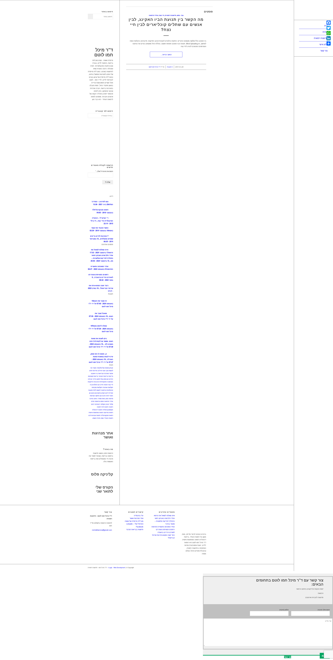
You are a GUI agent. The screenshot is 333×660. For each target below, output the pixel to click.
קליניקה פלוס (102, 474)
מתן (107, 398)
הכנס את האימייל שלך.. (104, 171)
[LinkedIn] (328, 38)
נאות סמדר (101, 398)
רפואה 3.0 (105, 407)
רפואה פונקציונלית (107, 415)
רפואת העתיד (108, 418)
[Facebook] (328, 22)
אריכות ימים (93, 370)
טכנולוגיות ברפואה (107, 390)
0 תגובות (170, 67)
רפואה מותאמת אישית (96, 412)
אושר (94, 368)
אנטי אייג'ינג (101, 370)
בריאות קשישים (93, 376)
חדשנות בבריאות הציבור (134, 529)
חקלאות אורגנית (108, 387)
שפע (102, 418)
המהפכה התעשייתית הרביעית (103, 382)
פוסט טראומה (99, 401)
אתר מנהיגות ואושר (102, 435)
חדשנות (90, 382)
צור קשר (287, 657)
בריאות (110, 376)
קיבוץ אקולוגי (105, 404)
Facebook (139, 526)
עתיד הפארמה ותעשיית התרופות (163, 526)
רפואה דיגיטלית (97, 409)
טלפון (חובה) (284, 610)
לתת (94, 390)
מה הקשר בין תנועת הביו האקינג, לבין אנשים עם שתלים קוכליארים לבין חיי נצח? (166, 24)
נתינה (91, 398)
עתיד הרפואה (153, 15)
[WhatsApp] (328, 33)
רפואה (111, 407)
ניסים (95, 398)
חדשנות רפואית (170, 15)
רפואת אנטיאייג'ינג (94, 415)
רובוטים (97, 404)
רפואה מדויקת (108, 412)
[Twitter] (328, 27)
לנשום (99, 390)
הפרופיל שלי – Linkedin (134, 524)
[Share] (328, 43)
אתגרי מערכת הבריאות (105, 373)
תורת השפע (96, 418)
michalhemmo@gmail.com (102, 530)
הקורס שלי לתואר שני (104, 489)
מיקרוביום (97, 393)
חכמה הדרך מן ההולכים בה (99, 384)
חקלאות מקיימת (97, 387)
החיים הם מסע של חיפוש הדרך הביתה (100, 379)
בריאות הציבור (103, 376)
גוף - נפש (180, 15)
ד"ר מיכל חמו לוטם (154, 67)
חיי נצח (161, 15)
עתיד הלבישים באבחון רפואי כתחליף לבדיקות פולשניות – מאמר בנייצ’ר (165, 521)
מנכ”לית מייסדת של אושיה (134, 521)
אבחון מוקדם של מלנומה (105, 368)
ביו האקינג (94, 373)
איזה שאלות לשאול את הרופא (164, 515)
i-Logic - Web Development (117, 567)
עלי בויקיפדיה (138, 515)
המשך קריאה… (166, 54)
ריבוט (93, 404)
